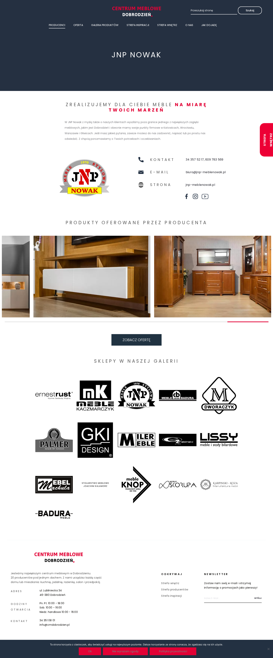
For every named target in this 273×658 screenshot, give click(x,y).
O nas (189, 25)
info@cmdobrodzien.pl (55, 625)
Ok (90, 651)
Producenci (57, 25)
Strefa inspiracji (138, 25)
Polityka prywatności (173, 651)
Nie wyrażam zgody (125, 651)
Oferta (78, 25)
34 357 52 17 (195, 159)
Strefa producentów (174, 589)
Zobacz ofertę (136, 339)
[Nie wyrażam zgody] (268, 649)
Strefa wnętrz (167, 25)
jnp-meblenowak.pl (200, 185)
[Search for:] (214, 10)
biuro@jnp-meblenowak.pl (206, 172)
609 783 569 (214, 159)
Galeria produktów (104, 25)
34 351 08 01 (47, 620)
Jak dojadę (209, 25)
